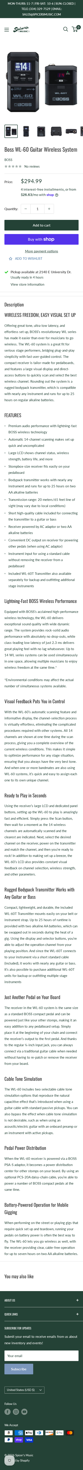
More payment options (41, 251)
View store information (27, 284)
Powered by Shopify (17, 1460)
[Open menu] (6, 29)
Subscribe (19, 1369)
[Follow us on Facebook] (7, 1412)
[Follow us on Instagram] (16, 1412)
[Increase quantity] (49, 208)
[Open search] (65, 29)
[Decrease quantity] (25, 208)
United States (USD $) (21, 1390)
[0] (75, 29)
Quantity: (11, 209)
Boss (8, 160)
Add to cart (41, 225)
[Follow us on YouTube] (24, 1412)
